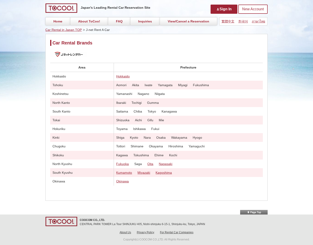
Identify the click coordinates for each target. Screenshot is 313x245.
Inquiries (145, 21)
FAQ (119, 21)
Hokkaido (123, 76)
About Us (125, 232)
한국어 (243, 21)
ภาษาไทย (258, 21)
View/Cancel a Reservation (188, 21)
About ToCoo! (89, 21)
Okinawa (122, 181)
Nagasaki (165, 164)
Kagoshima (164, 172)
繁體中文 (228, 21)
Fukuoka (122, 164)
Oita (150, 164)
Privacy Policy (145, 232)
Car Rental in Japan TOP (63, 30)
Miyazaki (143, 172)
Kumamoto (124, 172)
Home (57, 21)
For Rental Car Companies (176, 232)
